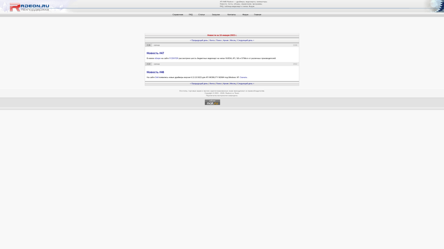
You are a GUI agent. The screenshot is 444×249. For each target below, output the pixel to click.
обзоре (158, 58)
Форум (245, 14)
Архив (225, 40)
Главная (257, 14)
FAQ (191, 14)
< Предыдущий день (199, 40)
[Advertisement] (222, 25)
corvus (157, 45)
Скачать (244, 77)
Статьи (201, 14)
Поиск (218, 40)
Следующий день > (245, 40)
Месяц (233, 40)
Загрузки (216, 14)
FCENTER (174, 58)
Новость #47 (155, 53)
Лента (212, 40)
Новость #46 (155, 72)
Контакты (232, 14)
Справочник (178, 14)
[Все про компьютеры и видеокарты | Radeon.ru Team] (39, 12)
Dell (157, 77)
